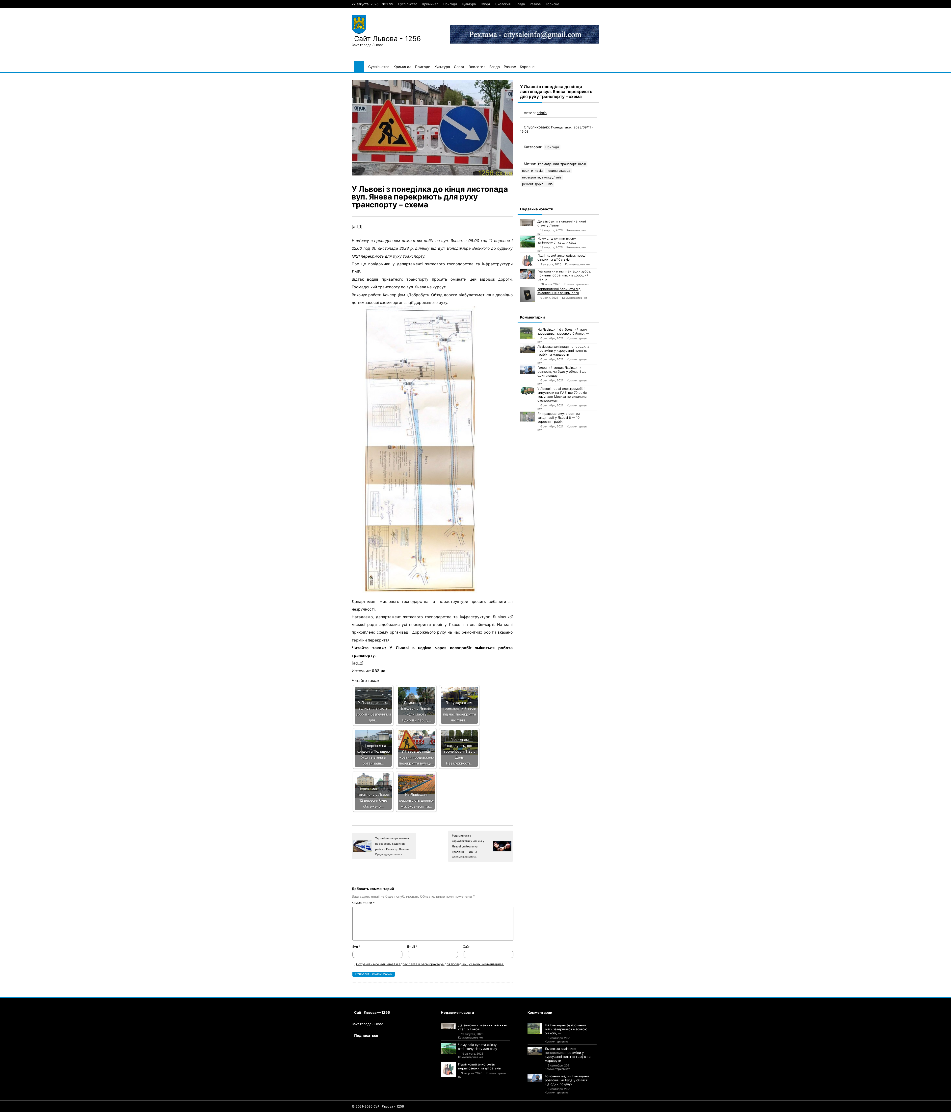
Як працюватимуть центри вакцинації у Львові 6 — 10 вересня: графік (558, 417)
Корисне (552, 4)
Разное (535, 4)
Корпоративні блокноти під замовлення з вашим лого (559, 291)
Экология (502, 4)
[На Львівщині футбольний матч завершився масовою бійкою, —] (527, 333)
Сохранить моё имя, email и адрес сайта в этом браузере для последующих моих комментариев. (430, 964)
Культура (469, 4)
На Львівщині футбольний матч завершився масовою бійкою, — (563, 331)
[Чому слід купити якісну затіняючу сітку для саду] (527, 241)
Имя (356, 946)
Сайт (466, 946)
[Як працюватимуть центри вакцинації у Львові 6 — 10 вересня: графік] (527, 416)
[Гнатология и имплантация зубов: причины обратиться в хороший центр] (527, 274)
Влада (520, 4)
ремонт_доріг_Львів (537, 184)
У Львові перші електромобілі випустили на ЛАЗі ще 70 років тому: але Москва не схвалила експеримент (562, 394)
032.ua (378, 670)
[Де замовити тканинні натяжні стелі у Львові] (527, 222)
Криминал (430, 4)
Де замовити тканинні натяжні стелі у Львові (561, 223)
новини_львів (532, 171)
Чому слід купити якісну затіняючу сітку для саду (556, 240)
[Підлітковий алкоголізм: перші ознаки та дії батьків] (527, 260)
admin (542, 113)
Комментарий (363, 903)
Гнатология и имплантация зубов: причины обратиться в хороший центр (564, 275)
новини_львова (558, 171)
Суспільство (407, 4)
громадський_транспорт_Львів (562, 164)
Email (412, 946)
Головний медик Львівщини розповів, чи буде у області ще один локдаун (561, 371)
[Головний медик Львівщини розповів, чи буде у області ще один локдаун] (527, 370)
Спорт (485, 4)
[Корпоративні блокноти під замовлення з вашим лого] (527, 294)
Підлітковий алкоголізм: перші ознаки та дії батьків (561, 257)
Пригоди (450, 4)
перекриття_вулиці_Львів (541, 177)
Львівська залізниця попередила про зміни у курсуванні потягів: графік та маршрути (563, 350)
